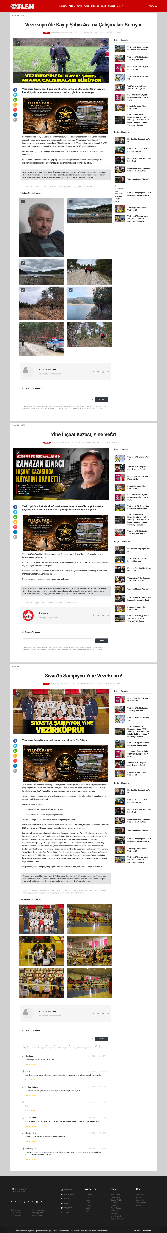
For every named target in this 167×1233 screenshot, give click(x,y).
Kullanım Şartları (38, 1210)
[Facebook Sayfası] (12, 1202)
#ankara (49, 603)
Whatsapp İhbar (37, 1213)
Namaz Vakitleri (116, 1200)
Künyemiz (68, 1208)
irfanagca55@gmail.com (48, 618)
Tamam (148, 1231)
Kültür (86, 6)
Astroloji (139, 1205)
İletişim (66, 1212)
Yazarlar (66, 1199)
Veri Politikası (16, 1215)
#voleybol (26, 890)
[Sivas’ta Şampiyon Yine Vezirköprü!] (61, 712)
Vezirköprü (81, 140)
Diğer (119, 6)
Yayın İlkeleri (16, 1213)
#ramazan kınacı (70, 603)
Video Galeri (69, 1194)
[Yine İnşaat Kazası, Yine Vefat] (61, 474)
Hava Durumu (116, 1195)
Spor (22, 666)
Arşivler (67, 1203)
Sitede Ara (140, 1195)
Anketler (139, 1197)
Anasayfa (15, 15)
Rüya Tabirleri (141, 1203)
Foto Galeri (68, 1190)
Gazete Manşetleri (117, 1219)
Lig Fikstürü (115, 1205)
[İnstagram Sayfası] (21, 1202)
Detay (138, 1231)
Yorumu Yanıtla (30, 1064)
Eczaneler (114, 1203)
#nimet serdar (89, 187)
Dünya (79, 6)
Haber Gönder (37, 1215)
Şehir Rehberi (116, 1216)
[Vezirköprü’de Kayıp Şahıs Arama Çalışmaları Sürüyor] (61, 60)
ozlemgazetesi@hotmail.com (50, 374)
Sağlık (103, 6)
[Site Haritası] (38, 1202)
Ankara (37, 562)
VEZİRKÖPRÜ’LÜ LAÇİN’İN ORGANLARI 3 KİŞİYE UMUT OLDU (138, 97)
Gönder (101, 399)
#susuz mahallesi (40, 187)
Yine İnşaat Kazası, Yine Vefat (138, 179)
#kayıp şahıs (77, 187)
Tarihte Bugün (116, 1208)
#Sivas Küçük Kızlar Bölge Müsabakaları (72, 890)
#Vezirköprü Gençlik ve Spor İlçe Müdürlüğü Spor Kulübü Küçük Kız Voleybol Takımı (53, 893)
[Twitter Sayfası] (16, 1202)
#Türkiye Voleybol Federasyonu (43, 890)
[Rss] (34, 1202)
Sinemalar (114, 1211)
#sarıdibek (58, 603)
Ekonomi (63, 6)
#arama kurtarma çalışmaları (60, 187)
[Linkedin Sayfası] (29, 1202)
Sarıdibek (39, 554)
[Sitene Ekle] (42, 1202)
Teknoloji (95, 6)
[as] (41, 227)
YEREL (72, 6)
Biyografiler (140, 1200)
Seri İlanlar (115, 1213)
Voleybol (41, 785)
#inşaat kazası (38, 603)
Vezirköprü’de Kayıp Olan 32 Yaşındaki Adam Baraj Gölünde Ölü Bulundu (138, 218)
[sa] (89, 919)
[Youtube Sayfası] (25, 1202)
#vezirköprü (27, 187)
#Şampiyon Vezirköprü (97, 890)
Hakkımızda (15, 1210)
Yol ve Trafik (115, 1197)
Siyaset (111, 6)
